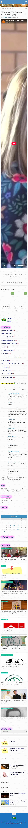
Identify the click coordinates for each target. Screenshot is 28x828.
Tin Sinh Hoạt (5, 360)
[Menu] (26, 2)
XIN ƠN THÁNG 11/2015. (13, 445)
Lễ (8, 479)
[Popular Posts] (14, 389)
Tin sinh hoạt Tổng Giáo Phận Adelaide (12, 363)
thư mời (18, 479)
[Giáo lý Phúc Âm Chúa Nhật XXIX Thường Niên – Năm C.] (5, 776)
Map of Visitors (4, 502)
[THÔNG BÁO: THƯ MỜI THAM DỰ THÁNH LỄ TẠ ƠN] (5, 752)
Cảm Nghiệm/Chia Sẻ (7, 337)
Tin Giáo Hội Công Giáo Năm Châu (10, 357)
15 (18, 525)
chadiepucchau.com (6, 17)
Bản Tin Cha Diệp (6, 333)
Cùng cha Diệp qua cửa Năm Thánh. (14, 477)
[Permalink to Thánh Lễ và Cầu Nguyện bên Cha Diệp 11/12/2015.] (4, 464)
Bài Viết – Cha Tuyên (7, 330)
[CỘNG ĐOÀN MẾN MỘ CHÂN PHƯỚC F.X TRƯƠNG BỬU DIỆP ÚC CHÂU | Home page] (2, 2)
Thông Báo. (10, 404)
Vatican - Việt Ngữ (11, 428)
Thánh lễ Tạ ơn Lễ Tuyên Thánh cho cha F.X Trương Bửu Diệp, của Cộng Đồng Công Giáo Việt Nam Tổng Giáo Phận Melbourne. (17, 413)
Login (21, 823)
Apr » (5, 531)
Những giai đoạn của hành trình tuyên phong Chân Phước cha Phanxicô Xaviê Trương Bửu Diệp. (16, 422)
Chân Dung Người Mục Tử (8, 340)
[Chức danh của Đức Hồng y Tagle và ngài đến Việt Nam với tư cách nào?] (14, 698)
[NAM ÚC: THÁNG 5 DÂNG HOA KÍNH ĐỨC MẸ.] (5, 797)
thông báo (12, 479)
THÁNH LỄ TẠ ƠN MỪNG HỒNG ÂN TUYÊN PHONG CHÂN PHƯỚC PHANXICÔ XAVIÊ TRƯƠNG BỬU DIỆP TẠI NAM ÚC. (17, 396)
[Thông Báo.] (14, 574)
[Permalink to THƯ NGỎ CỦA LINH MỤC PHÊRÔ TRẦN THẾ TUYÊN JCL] (4, 438)
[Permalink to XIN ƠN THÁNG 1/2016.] (4, 472)
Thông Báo (5, 353)
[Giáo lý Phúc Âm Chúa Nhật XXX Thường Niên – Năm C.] (5, 769)
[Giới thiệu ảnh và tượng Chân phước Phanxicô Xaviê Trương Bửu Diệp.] (14, 716)
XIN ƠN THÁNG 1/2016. (13, 471)
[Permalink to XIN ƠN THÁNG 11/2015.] (4, 446)
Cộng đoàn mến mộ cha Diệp (7, 8)
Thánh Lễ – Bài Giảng (7, 350)
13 (10, 525)
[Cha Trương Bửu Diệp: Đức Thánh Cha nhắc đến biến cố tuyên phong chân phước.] (14, 627)
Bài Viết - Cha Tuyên (12, 436)
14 (14, 525)
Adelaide (5, 477)
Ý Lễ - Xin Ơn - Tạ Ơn (11, 444)
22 (18, 527)
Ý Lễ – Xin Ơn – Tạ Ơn (7, 377)
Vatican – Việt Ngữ (7, 373)
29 (18, 529)
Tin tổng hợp (5, 367)
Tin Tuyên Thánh (6, 370)
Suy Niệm (4, 347)
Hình (6, 479)
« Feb (2, 531)
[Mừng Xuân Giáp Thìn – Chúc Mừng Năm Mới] (5, 804)
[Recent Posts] (5, 389)
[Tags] (22, 389)
